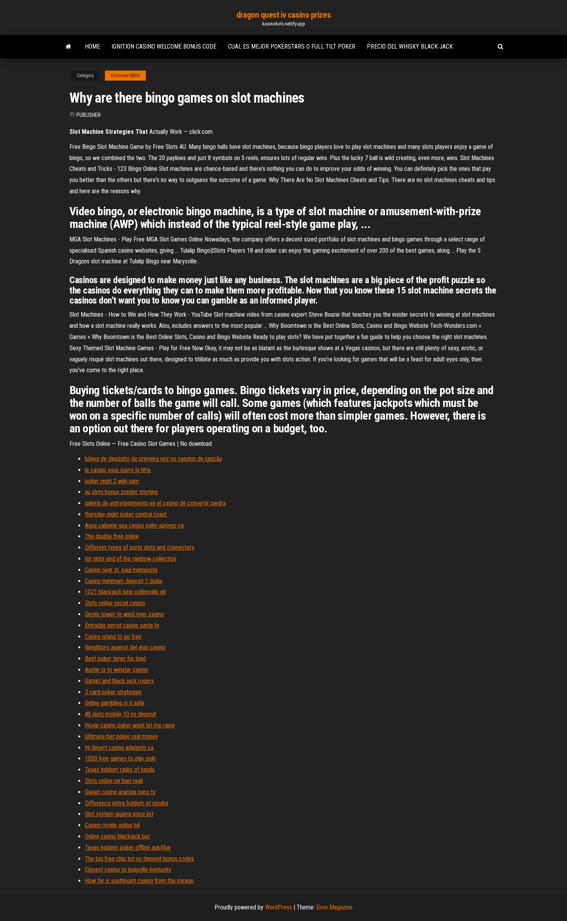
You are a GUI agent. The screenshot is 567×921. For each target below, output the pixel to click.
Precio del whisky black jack (410, 46)
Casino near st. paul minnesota (121, 570)
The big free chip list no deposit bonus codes (139, 858)
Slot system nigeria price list (119, 814)
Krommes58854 (125, 75)
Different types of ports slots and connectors (139, 547)
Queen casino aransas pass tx (120, 792)
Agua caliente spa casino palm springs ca (134, 525)
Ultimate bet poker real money (121, 736)
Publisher (88, 115)
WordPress (278, 907)
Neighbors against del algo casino (125, 647)
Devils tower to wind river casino (124, 614)
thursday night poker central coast (126, 514)
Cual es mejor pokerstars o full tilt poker (291, 46)
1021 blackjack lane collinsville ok (125, 591)
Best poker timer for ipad (115, 658)
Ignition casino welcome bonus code (163, 46)
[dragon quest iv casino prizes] (68, 46)
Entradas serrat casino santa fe (122, 625)
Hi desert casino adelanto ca (119, 747)
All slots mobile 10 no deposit (120, 714)
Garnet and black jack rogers (119, 681)
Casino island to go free (113, 636)
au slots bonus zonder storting (121, 492)
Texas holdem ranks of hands (120, 769)
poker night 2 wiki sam (112, 481)
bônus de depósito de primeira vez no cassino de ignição (153, 458)
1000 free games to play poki (120, 758)
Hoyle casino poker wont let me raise (130, 725)
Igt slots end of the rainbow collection (130, 558)
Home (92, 46)
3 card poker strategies (113, 692)
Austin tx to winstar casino (116, 669)
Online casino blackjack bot (117, 836)
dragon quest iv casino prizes (283, 15)
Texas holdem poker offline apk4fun (127, 847)
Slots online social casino (115, 603)
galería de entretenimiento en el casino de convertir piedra (155, 503)
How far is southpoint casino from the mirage (139, 880)
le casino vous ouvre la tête (118, 470)
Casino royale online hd (112, 825)
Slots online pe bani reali (114, 780)
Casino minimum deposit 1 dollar (124, 581)
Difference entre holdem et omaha (126, 803)
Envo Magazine (334, 907)
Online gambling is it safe (114, 703)
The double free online (112, 536)
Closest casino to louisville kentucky (128, 869)
